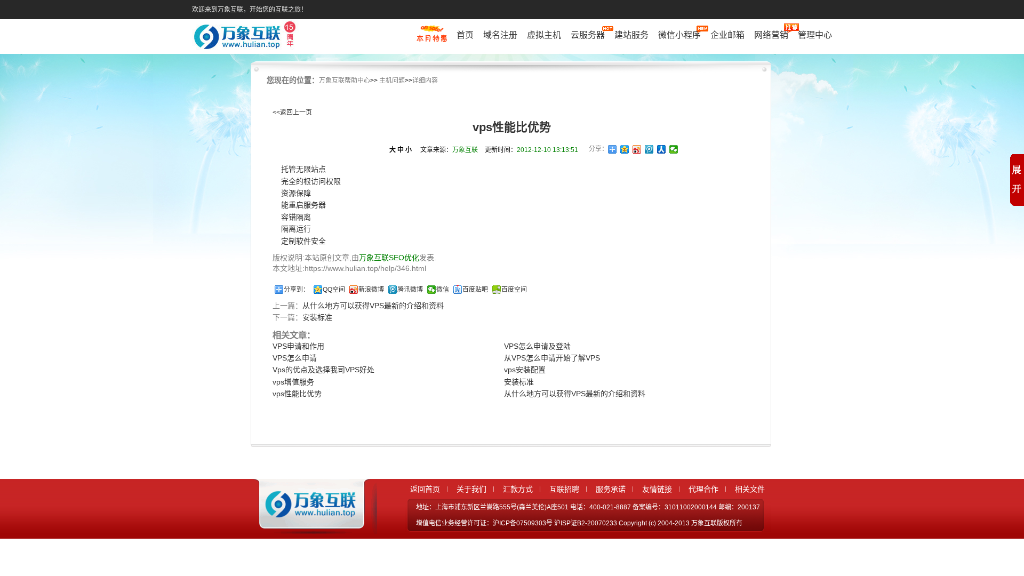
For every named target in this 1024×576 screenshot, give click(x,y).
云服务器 (588, 34)
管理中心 (815, 34)
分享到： (296, 289)
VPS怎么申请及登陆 (537, 346)
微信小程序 (679, 34)
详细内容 (425, 80)
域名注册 (500, 34)
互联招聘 (564, 489)
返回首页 (425, 489)
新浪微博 (371, 289)
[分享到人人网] (661, 149)
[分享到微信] (673, 149)
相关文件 (750, 489)
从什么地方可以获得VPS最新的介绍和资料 (373, 305)
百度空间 (514, 289)
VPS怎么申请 (295, 358)
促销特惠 (432, 39)
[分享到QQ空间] (624, 149)
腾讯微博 (410, 289)
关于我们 (471, 489)
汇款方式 (518, 489)
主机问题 (392, 80)
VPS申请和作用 (298, 346)
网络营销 (771, 34)
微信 (442, 289)
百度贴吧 (475, 289)
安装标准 (317, 317)
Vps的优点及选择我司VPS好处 (323, 369)
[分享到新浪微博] (637, 149)
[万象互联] (307, 524)
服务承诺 (611, 489)
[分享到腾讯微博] (649, 149)
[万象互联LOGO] (246, 37)
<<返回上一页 (292, 112)
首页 (465, 34)
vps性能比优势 (297, 393)
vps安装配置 (525, 369)
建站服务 (631, 34)
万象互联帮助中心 (344, 80)
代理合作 (703, 489)
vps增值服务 (293, 382)
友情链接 (657, 489)
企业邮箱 (727, 34)
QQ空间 (334, 289)
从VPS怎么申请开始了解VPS (552, 358)
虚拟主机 (544, 34)
